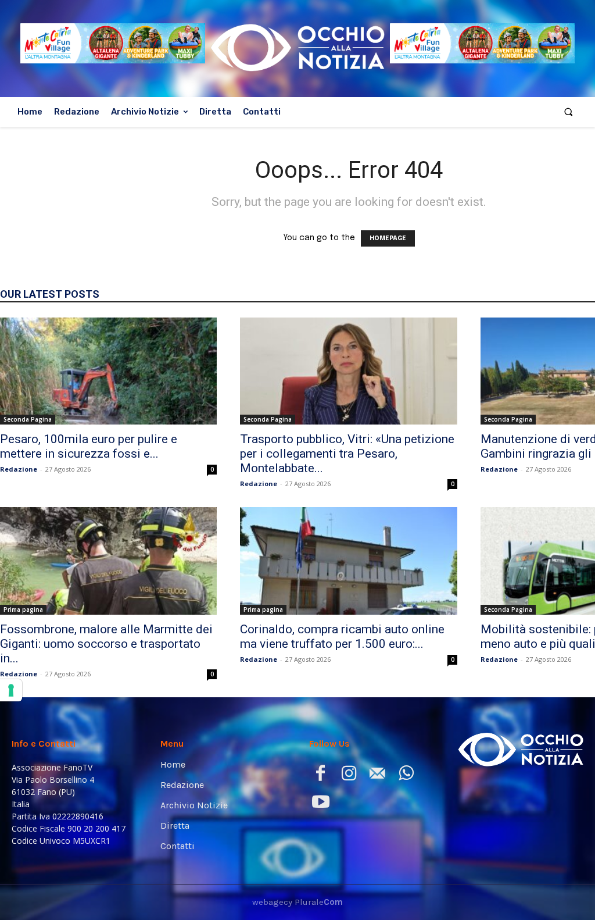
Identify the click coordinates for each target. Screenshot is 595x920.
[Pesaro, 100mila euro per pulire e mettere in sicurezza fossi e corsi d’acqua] (108, 371)
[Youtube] (320, 804)
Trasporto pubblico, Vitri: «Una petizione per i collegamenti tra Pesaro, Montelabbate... (347, 453)
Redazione (18, 469)
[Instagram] (349, 775)
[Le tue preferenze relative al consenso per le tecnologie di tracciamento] (11, 690)
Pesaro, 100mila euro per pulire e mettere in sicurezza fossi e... (88, 446)
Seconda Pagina (27, 419)
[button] (568, 112)
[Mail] (377, 775)
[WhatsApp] (406, 775)
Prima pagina (23, 609)
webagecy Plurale (297, 902)
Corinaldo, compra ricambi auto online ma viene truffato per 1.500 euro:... (342, 636)
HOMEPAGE (388, 238)
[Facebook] (320, 775)
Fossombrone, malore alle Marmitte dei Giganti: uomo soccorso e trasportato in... (106, 643)
